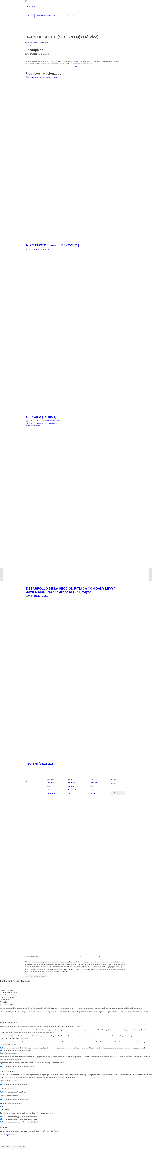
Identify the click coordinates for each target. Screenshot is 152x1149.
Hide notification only (18, 1146)
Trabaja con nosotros (96, 790)
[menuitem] (30, 16)
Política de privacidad (7, 1135)
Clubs (49, 786)
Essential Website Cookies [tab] (8, 992)
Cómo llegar (72, 782)
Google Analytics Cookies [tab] (8, 995)
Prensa (92, 786)
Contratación (94, 782)
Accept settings (5, 1146)
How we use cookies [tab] (6, 990)
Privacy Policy (4, 1127)
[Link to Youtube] (125, 6)
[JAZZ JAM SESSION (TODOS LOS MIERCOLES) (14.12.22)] (1, 574)
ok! (27, 976)
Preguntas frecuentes (75, 790)
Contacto (71, 786)
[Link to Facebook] (115, 6)
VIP (69, 793)
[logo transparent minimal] (30, 6)
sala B (47, 42)
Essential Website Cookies (8, 1022)
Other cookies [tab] (4, 1000)
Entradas (35, 42)
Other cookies (4, 1109)
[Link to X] (121, 6)
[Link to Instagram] (118, 6)
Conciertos (50, 782)
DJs (48, 790)
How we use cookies (6, 1004)
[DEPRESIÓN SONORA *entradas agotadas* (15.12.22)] (150, 574)
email (113, 783)
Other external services (7, 1071)
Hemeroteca (51, 793)
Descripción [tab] (30, 45)
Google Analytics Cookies (8, 1053)
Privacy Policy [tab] (4, 1002)
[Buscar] (125, 16)
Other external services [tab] (7, 997)
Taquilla (92, 793)
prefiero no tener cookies (38, 976)
